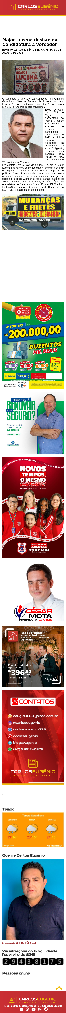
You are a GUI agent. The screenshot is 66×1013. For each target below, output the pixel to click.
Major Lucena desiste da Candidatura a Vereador (29, 42)
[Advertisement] (33, 269)
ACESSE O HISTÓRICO (19, 943)
